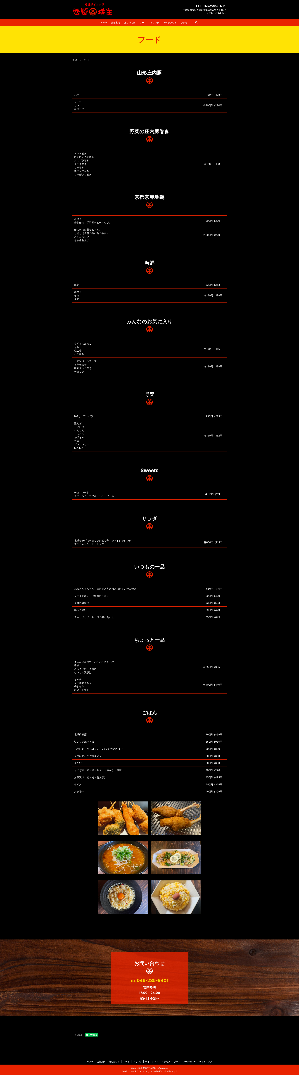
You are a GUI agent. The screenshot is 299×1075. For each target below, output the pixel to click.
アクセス (185, 22)
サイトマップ (205, 1061)
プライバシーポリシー (185, 1061)
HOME (103, 22)
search (196, 22)
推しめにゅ (129, 22)
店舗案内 (115, 22)
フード (143, 22)
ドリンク (154, 22)
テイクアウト (170, 22)
